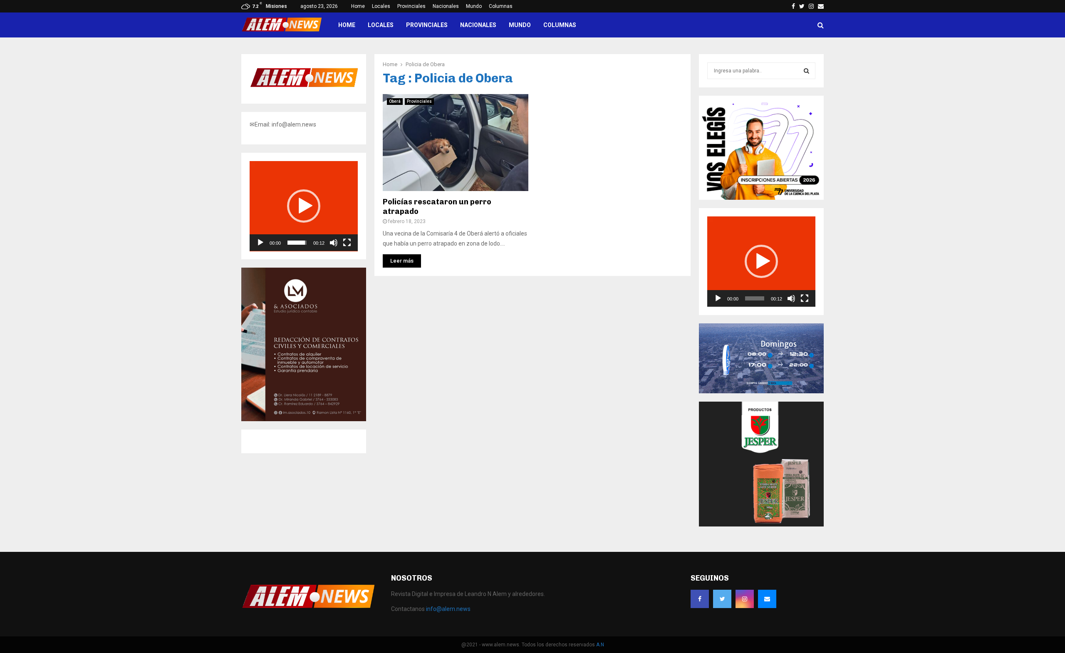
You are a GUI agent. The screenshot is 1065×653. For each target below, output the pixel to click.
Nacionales (446, 6)
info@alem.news (448, 609)
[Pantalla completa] (347, 242)
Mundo (474, 6)
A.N (600, 645)
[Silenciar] (333, 242)
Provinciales (411, 6)
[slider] (297, 243)
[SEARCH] (806, 70)
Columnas (501, 6)
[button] (303, 206)
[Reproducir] (260, 242)
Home (358, 6)
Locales (381, 6)
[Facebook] (700, 599)
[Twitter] (722, 599)
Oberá (395, 101)
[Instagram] (745, 599)
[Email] (767, 599)
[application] (304, 206)
